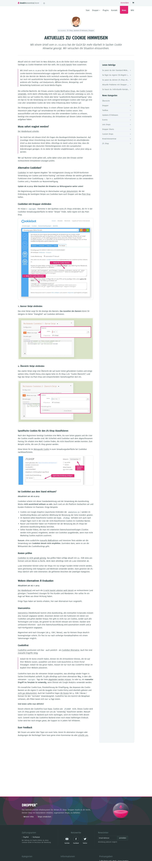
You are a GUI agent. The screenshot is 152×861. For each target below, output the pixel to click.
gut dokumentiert (70, 191)
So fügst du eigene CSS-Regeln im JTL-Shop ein (116, 75)
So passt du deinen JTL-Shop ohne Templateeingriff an (116, 80)
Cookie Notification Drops (64, 91)
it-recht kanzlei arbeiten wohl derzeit (58, 590)
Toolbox (105, 110)
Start (88, 10)
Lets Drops (106, 124)
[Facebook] (76, 839)
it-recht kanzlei (66, 64)
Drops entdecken (43, 817)
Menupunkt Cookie (41, 449)
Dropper (95, 10)
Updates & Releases (110, 115)
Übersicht (106, 101)
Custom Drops (107, 134)
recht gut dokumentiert (27, 693)
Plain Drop (86, 194)
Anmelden (125, 3)
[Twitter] (85, 839)
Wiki (132, 10)
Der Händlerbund (25, 590)
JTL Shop (105, 143)
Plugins (106, 10)
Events (105, 120)
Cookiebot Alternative (70, 650)
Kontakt (114, 10)
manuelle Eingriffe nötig (28, 653)
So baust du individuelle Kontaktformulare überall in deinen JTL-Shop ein (116, 89)
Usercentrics (23, 613)
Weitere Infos (28, 817)
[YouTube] (67, 839)
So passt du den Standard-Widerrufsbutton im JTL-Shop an (116, 70)
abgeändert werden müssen (59, 679)
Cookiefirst (22, 650)
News (124, 10)
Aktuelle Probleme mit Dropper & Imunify (116, 84)
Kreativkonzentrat (109, 139)
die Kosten (64, 693)
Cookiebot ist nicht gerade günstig (32, 558)
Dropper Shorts (108, 129)
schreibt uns (83, 735)
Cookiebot (22, 172)
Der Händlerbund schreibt (28, 131)
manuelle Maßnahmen (49, 540)
